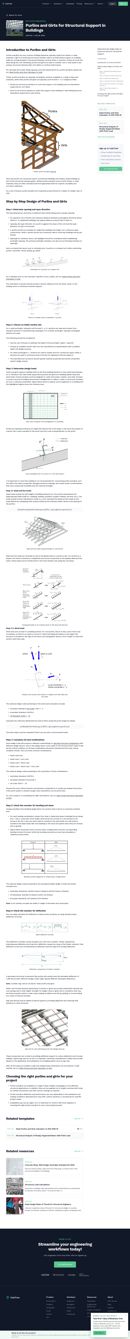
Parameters (50, 1301)
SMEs (69, 1311)
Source (53, 171)
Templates (70, 4)
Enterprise (71, 1308)
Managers (70, 1304)
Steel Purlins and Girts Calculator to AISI (25, 72)
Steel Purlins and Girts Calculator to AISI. (35, 1068)
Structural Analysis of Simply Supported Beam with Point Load (43, 1135)
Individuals (71, 1314)
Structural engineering (35, 21)
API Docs (90, 1313)
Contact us (112, 1311)
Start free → (99, 1333)
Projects (49, 1304)
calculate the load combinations (66, 743)
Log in (112, 4)
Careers (111, 1308)
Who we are (112, 1301)
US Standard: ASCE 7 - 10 (20, 716)
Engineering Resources (91, 1305)
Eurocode (30, 709)
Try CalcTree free (111, 169)
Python (49, 1314)
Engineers (70, 1301)
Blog (109, 1304)
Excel (48, 1311)
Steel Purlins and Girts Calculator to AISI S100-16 (37, 1129)
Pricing (79, 4)
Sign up (123, 4)
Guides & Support (94, 1310)
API (47, 1317)
